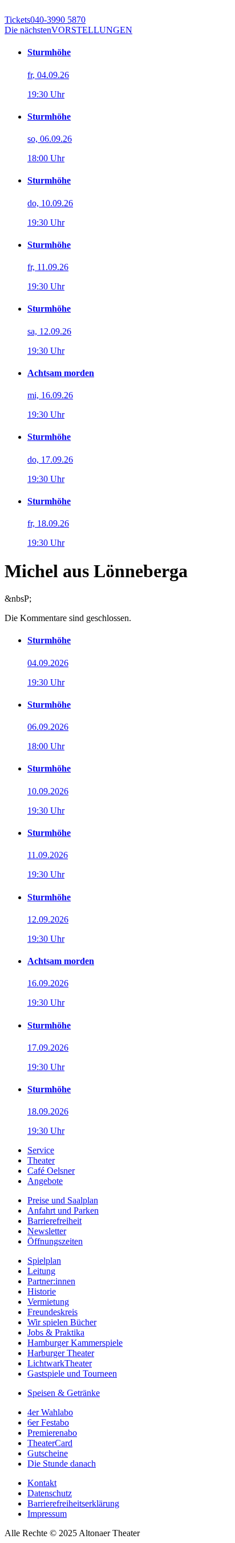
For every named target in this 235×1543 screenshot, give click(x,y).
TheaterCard (49, 1443)
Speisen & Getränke (63, 1393)
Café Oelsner (51, 1170)
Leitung (41, 1271)
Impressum (47, 1513)
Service (40, 1150)
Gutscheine (47, 1453)
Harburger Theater (60, 1353)
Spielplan (44, 1261)
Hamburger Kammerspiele (75, 1343)
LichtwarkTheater (59, 1363)
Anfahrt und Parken (63, 1210)
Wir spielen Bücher (61, 1322)
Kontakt (41, 1483)
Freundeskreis (52, 1312)
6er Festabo (48, 1422)
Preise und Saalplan (62, 1200)
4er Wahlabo (50, 1412)
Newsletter (46, 1231)
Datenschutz (49, 1493)
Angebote (45, 1181)
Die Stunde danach (61, 1463)
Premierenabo (52, 1433)
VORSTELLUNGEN (68, 30)
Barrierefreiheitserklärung (73, 1503)
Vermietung (48, 1302)
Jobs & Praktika (55, 1332)
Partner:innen (51, 1281)
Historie (41, 1291)
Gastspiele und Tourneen (72, 1373)
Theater (41, 1160)
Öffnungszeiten (55, 1241)
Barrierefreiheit (54, 1221)
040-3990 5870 (45, 20)
